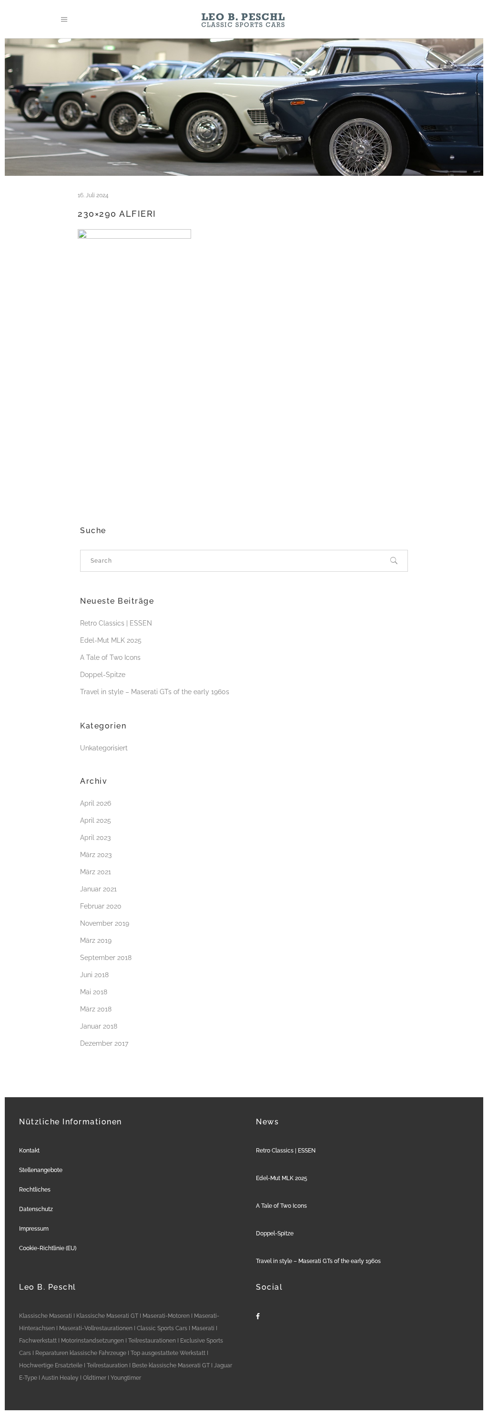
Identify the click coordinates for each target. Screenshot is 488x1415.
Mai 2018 (93, 992)
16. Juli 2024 (93, 195)
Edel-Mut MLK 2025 (111, 640)
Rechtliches (35, 1189)
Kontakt (29, 1150)
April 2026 (95, 803)
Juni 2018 (94, 975)
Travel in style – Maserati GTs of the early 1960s (154, 692)
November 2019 (104, 923)
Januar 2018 (98, 1026)
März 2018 (96, 1009)
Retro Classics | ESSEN (116, 623)
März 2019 (96, 940)
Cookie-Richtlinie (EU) (47, 1248)
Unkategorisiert (104, 748)
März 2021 (95, 872)
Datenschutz (36, 1209)
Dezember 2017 (104, 1043)
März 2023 (96, 855)
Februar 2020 (101, 906)
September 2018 (106, 957)
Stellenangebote (40, 1170)
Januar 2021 (98, 889)
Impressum (34, 1228)
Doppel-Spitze (102, 674)
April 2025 (95, 820)
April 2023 (95, 837)
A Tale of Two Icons (110, 657)
